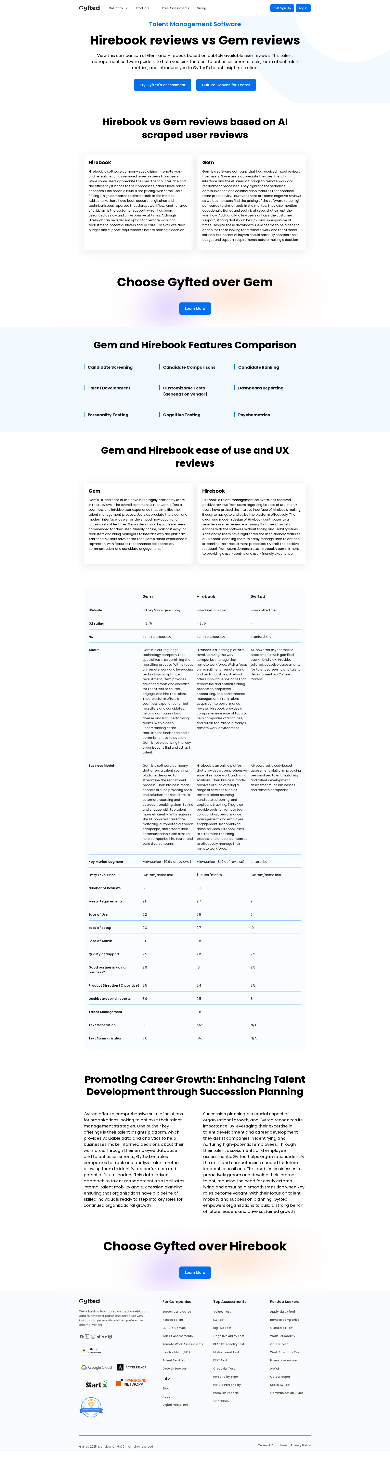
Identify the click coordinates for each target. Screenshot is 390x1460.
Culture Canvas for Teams (226, 84)
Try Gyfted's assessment (163, 84)
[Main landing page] (91, 8)
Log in (303, 8)
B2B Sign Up (282, 8)
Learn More (195, 308)
